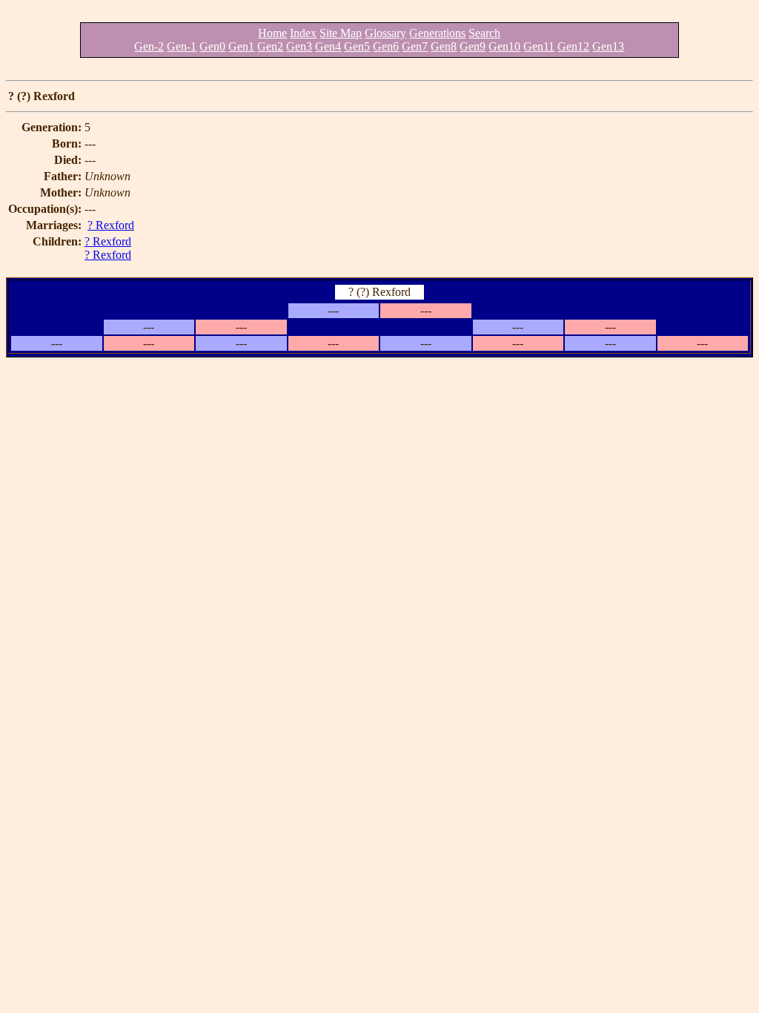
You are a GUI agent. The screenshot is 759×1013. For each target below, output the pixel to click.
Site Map (340, 33)
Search (484, 33)
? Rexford (110, 225)
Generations (437, 33)
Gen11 (538, 46)
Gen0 (212, 46)
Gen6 (386, 46)
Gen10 (504, 46)
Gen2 (270, 46)
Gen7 (415, 46)
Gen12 (573, 46)
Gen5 (357, 46)
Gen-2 (149, 46)
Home (272, 33)
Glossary (385, 33)
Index (303, 33)
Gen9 (472, 46)
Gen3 (299, 46)
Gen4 (328, 46)
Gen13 (608, 46)
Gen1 (241, 46)
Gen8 (444, 46)
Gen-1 (181, 46)
